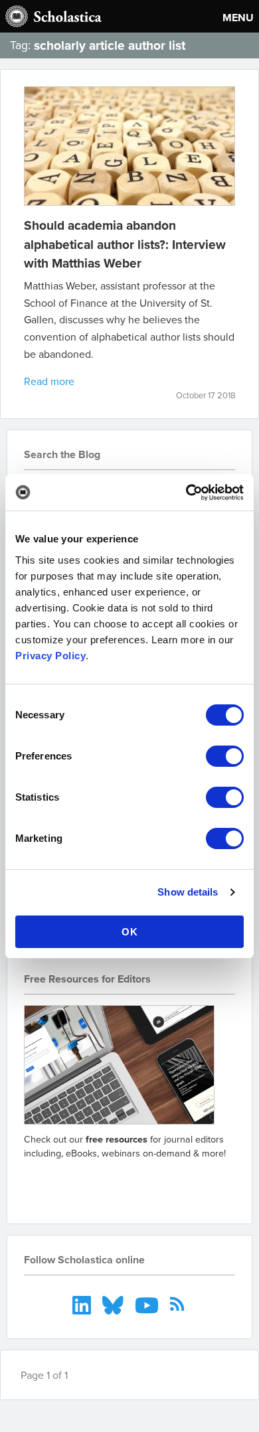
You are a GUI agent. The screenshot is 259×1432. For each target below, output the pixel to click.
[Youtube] (148, 1304)
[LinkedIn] (83, 1304)
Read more (49, 381)
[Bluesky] (114, 1304)
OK (130, 931)
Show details (187, 892)
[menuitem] (83, 1304)
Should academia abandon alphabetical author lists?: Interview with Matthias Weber (125, 244)
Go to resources (71, 1184)
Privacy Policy (50, 655)
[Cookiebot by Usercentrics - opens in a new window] (186, 492)
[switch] (225, 756)
